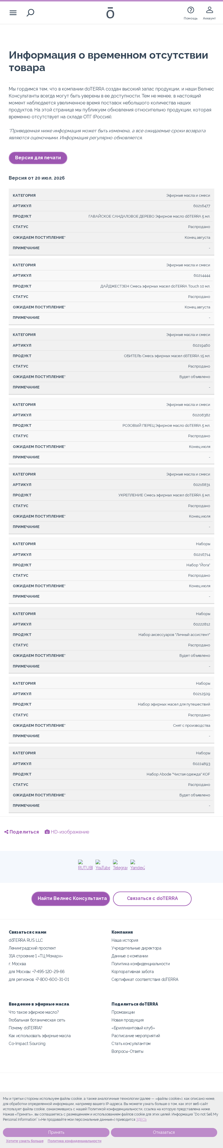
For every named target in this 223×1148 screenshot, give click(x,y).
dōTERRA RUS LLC (26, 940)
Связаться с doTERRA (152, 898)
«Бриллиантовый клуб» (133, 1027)
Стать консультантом (131, 1043)
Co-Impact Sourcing (27, 1043)
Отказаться (164, 1132)
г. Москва (17, 963)
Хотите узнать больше (25, 1141)
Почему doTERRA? (25, 1027)
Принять (56, 1132)
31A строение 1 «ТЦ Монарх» (36, 955)
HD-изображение (69, 832)
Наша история (125, 940)
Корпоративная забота (133, 971)
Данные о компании (130, 955)
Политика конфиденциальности (74, 1141)
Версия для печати (38, 157)
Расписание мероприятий (136, 1035)
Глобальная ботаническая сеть (37, 1019)
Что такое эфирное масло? (34, 1012)
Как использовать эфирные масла (40, 1035)
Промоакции (123, 1012)
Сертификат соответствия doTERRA (145, 979)
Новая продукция (127, 1019)
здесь (141, 1120)
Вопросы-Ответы (127, 1051)
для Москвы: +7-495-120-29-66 (36, 971)
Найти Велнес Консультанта (72, 898)
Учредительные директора (136, 947)
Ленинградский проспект (32, 947)
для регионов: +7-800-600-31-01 (39, 979)
